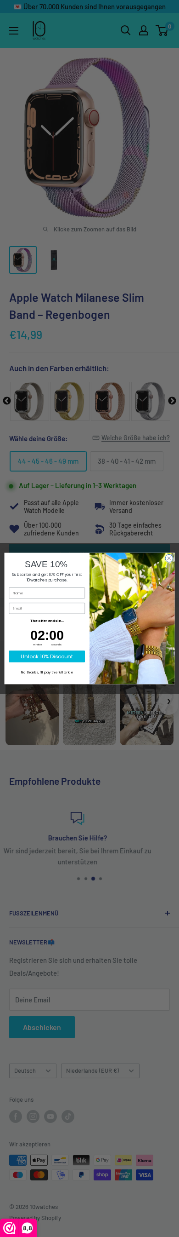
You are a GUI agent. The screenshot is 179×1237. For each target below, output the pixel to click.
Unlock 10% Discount (47, 656)
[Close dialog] (169, 558)
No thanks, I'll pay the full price (47, 672)
